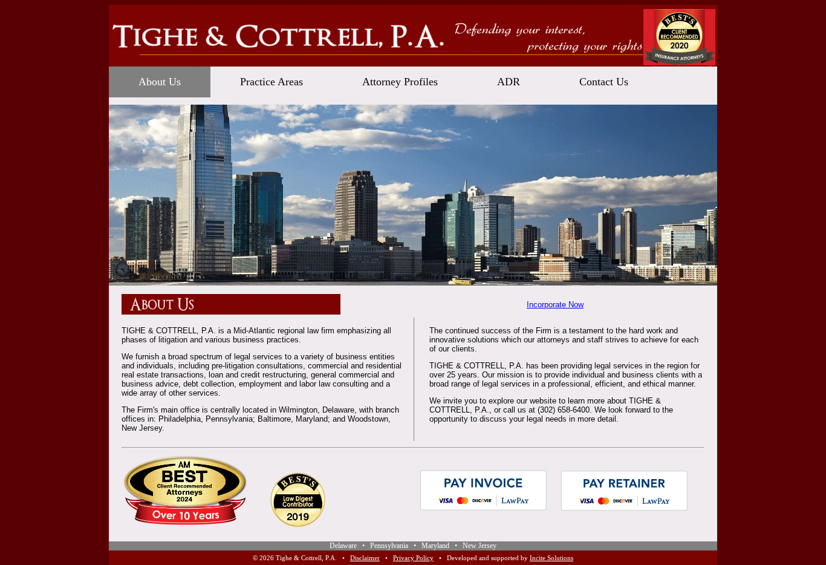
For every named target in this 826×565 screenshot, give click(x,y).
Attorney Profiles (400, 82)
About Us (159, 82)
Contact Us (603, 82)
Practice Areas (271, 82)
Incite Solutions (551, 558)
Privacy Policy (413, 558)
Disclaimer (365, 558)
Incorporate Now (555, 304)
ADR (508, 82)
